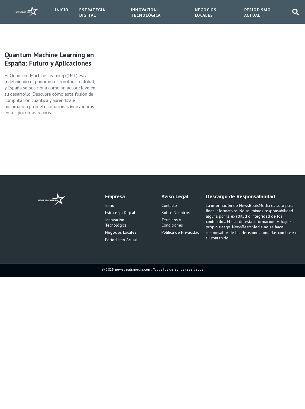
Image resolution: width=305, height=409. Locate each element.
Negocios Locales (120, 232)
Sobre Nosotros (175, 212)
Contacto (169, 205)
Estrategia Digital (120, 212)
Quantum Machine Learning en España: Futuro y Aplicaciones (49, 58)
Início (109, 205)
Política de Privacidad (180, 232)
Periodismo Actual (121, 239)
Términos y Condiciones (172, 222)
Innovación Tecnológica (116, 222)
